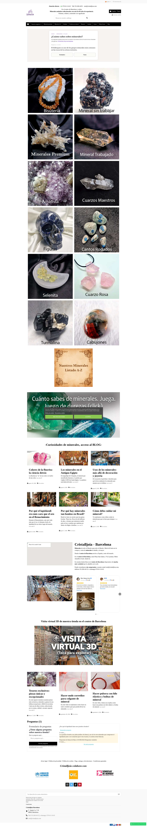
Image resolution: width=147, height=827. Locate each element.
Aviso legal (44, 761)
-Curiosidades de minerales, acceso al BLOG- (73, 444)
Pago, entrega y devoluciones (83, 761)
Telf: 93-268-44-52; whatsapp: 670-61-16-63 (41, 815)
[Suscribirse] (119, 794)
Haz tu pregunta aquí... (35, 735)
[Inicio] (28, 24)
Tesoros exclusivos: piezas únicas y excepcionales (39, 693)
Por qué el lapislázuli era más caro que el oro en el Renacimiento (41, 513)
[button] (36, 24)
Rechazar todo (59, 416)
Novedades (41, 483)
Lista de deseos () (117, 1)
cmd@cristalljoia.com (34, 818)
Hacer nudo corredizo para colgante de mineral (73, 698)
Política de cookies (67, 761)
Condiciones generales (99, 761)
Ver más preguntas (89, 744)
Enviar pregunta (43, 743)
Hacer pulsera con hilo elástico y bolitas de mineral (105, 696)
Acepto (88, 416)
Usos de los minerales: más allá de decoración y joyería (105, 472)
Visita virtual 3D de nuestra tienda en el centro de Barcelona (73, 621)
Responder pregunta (65, 730)
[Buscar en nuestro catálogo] (87, 18)
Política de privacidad (55, 761)
